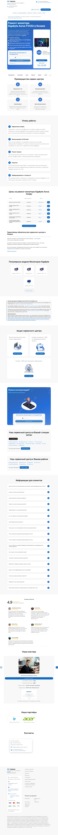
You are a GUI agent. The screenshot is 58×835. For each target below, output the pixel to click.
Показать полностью (11, 251)
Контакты (27, 773)
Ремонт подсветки (25, 317)
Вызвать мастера (29, 678)
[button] (57, 667)
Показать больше (29, 290)
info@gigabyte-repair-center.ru (13, 784)
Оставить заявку (25, 448)
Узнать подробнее (17, 353)
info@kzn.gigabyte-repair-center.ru (19, 747)
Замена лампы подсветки (20, 320)
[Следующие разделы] (50, 75)
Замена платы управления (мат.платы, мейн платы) (26, 318)
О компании (27, 777)
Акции (45, 75)
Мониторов (27, 801)
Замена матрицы (11, 317)
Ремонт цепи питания (40, 318)
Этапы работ (20, 75)
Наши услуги (28, 781)
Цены (27, 75)
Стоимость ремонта (29, 769)
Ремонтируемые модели (30, 779)
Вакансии (27, 775)
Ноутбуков (36, 801)
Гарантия (33, 75)
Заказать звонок (46, 9)
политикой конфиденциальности (37, 423)
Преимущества (11, 75)
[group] (14, 719)
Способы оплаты (28, 786)
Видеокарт (27, 798)
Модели (39, 75)
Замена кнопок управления (34, 317)
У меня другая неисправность (29, 225)
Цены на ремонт (42, 60)
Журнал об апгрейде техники (27, 805)
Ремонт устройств (22, 12)
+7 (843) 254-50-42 (13, 6)
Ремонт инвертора (18, 317)
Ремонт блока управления (30, 320)
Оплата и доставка (29, 771)
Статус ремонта (36, 9)
